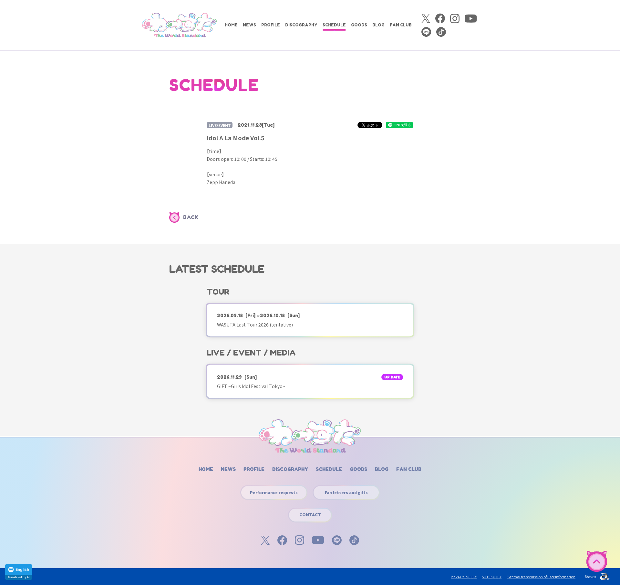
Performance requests (274, 492)
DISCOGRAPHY (301, 25)
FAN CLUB (401, 25)
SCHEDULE (334, 25)
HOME (231, 25)
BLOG (378, 25)
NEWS (249, 25)
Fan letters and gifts (346, 492)
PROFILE (270, 25)
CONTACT (310, 514)
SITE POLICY (491, 576)
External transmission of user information (541, 576)
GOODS (359, 25)
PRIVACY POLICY (464, 576)
